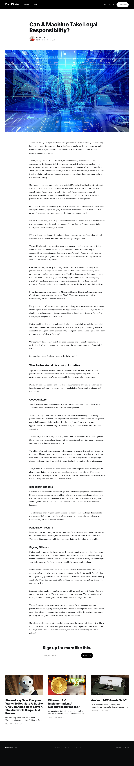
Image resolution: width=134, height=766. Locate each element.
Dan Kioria (12, 4)
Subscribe (123, 5)
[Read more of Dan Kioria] (32, 39)
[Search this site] (105, 4)
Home (26, 5)
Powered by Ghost (122, 748)
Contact (67, 748)
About (34, 5)
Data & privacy (58, 748)
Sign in (111, 5)
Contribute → (76, 748)
